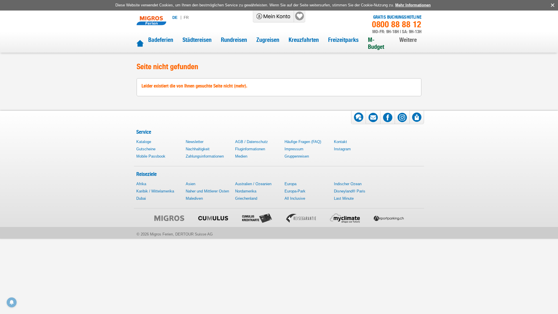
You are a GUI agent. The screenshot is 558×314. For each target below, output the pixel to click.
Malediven (194, 198)
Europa (290, 184)
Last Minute (344, 198)
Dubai (141, 198)
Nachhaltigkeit (198, 149)
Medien (241, 156)
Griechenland (246, 198)
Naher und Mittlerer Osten (207, 191)
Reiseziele (146, 174)
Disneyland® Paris (349, 191)
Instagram (342, 149)
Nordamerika (245, 191)
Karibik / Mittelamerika (155, 191)
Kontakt (340, 142)
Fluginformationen (250, 149)
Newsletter (194, 142)
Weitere (408, 39)
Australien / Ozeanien (253, 184)
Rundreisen (234, 39)
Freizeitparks (343, 39)
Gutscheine (145, 149)
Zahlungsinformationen (205, 156)
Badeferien (160, 39)
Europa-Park (295, 191)
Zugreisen (267, 39)
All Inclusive (295, 198)
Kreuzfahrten (304, 39)
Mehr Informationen (413, 5)
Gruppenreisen (297, 156)
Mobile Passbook (150, 156)
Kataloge (143, 142)
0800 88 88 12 (396, 24)
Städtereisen (197, 39)
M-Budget (376, 43)
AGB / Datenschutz (251, 142)
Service (143, 132)
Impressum (294, 149)
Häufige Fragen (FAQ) (303, 142)
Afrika (141, 184)
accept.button (552, 5)
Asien (190, 184)
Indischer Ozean (348, 184)
